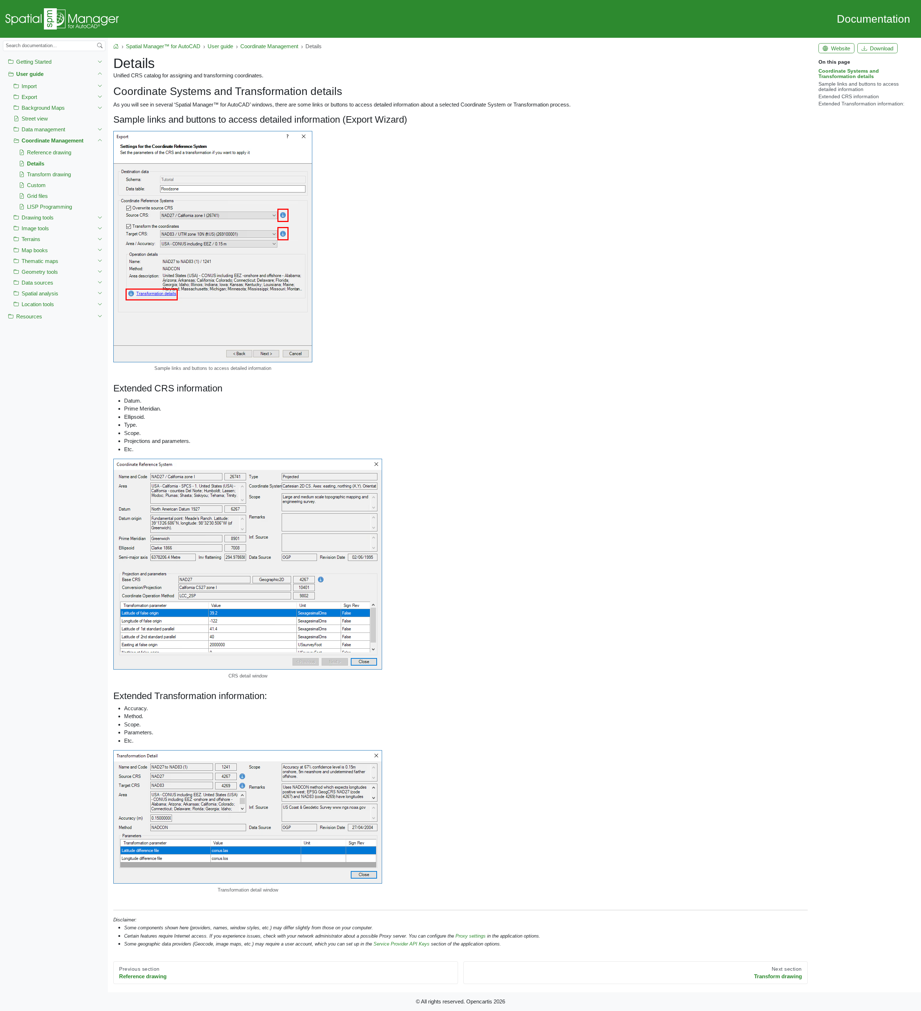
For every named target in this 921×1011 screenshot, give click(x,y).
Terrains (31, 239)
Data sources (37, 283)
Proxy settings (470, 936)
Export (29, 97)
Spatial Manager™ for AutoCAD (163, 46)
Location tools (38, 304)
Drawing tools (38, 217)
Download (881, 48)
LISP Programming (49, 207)
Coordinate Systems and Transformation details (848, 73)
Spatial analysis (40, 293)
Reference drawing (49, 153)
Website (840, 48)
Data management (43, 130)
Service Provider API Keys (401, 944)
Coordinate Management (52, 140)
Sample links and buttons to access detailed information (858, 86)
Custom (36, 185)
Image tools (35, 228)
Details (35, 163)
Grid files (37, 196)
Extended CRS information (848, 96)
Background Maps (43, 108)
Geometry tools (40, 272)
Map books (35, 250)
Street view (35, 118)
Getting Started (33, 62)
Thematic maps (40, 261)
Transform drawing (49, 174)
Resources (29, 316)
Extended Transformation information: (861, 103)
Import (29, 86)
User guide (30, 74)
